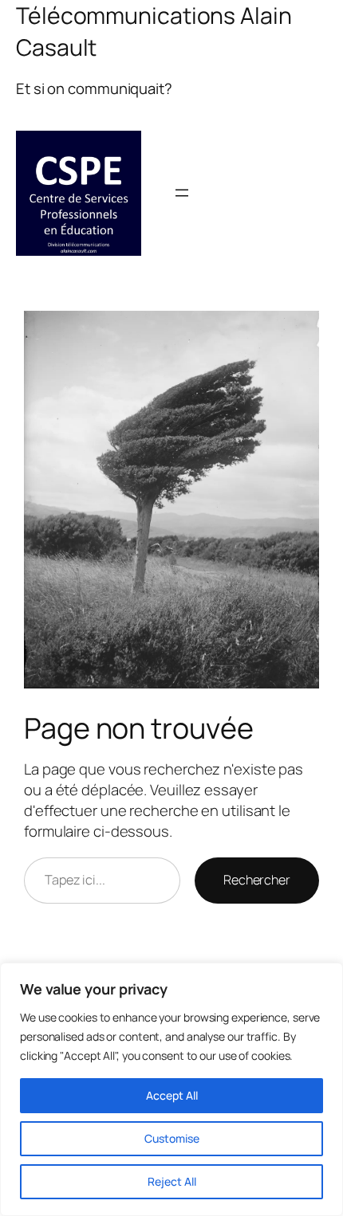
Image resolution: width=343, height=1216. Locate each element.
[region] (171, 1089)
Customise (171, 1138)
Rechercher (256, 879)
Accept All (172, 1095)
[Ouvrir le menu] (181, 192)
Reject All (172, 1181)
